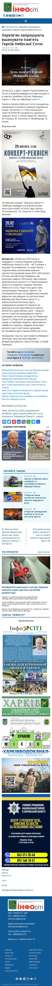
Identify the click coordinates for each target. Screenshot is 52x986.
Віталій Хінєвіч (14, 50)
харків (39, 416)
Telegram (12, 354)
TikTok (39, 357)
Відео (7, 968)
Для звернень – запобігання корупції (36, 953)
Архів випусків (44, 552)
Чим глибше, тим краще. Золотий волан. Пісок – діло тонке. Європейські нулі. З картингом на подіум (25, 384)
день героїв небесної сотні (28, 413)
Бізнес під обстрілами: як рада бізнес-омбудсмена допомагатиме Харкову (20, 597)
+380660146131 (19, 916)
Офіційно (9, 965)
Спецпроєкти (11, 971)
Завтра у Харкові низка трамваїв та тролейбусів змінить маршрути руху (36, 482)
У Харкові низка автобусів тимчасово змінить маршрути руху (35, 499)
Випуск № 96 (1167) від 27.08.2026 (26, 693)
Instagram (24, 354)
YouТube (26, 357)
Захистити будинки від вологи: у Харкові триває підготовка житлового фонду (25, 610)
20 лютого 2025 (16, 410)
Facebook (29, 351)
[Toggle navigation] (26, 21)
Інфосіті (35, 99)
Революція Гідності (24, 416)
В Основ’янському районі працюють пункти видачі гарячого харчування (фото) (40, 535)
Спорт (8, 962)
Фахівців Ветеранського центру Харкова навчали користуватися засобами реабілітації (25, 590)
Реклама (33, 965)
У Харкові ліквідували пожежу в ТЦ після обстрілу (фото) (35, 514)
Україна (8, 950)
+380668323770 (19, 934)
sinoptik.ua (28, 890)
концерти (7, 416)
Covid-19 (9, 956)
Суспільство (11, 27)
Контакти (33, 968)
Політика (9, 953)
